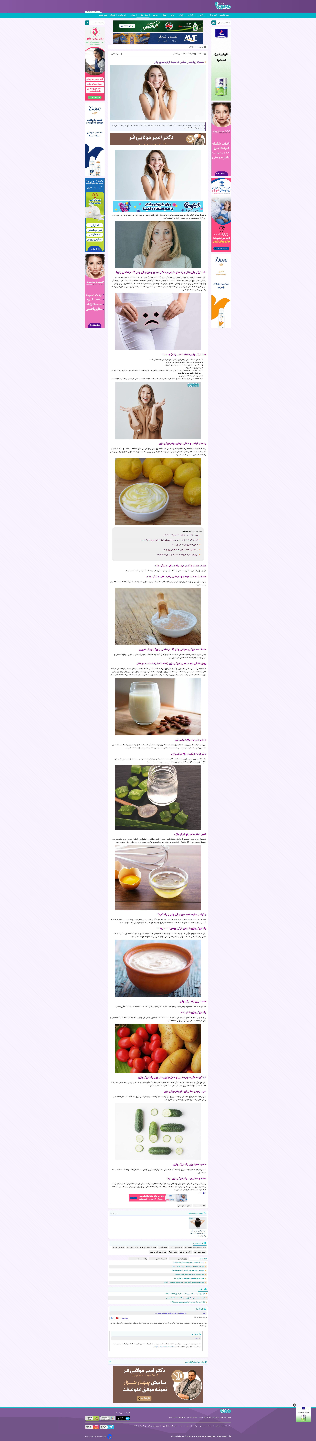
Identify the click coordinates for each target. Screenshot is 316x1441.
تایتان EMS (173, 1252)
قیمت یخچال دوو (200, 1252)
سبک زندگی (144, 15)
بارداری (190, 15)
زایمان (181, 15)
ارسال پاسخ (125, 1318)
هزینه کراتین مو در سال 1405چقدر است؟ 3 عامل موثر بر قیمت (198, 1233)
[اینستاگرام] (92, 1428)
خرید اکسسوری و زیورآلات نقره (195, 1247)
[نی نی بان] (222, 6)
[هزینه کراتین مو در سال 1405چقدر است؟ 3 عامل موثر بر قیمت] (197, 1223)
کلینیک (112, 15)
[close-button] (294, 1405)
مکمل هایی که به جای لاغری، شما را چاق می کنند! (189, 1274)
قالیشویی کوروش (118, 1247)
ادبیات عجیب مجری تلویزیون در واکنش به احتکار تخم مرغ (185, 1298)
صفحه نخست (225, 15)
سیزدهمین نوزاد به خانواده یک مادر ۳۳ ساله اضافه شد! (188, 1270)
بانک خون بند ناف (185, 1252)
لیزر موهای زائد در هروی (158, 1252)
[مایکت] (123, 1418)
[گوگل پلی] (107, 1418)
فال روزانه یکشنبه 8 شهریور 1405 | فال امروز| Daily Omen (185, 1293)
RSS (135, 1426)
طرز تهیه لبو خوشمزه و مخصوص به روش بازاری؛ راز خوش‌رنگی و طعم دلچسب (169, 540)
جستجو (202, 1426)
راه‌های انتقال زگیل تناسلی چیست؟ (185, 545)
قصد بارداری (212, 15)
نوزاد (172, 15)
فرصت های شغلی (176, 1426)
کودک (164, 15)
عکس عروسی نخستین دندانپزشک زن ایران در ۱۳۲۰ (189, 1278)
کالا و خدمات (103, 15)
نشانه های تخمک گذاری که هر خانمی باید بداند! (180, 549)
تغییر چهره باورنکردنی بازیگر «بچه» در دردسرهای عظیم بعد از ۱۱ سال (184, 1282)
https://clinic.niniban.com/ (164, 1346)
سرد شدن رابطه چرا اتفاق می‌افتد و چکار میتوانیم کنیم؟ (188, 1266)
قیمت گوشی (163, 1247)
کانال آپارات (165, 1426)
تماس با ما (187, 1426)
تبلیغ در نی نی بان (153, 1426)
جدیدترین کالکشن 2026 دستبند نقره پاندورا (141, 1247)
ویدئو (133, 15)
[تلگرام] (106, 1428)
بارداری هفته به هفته (213, 1426)
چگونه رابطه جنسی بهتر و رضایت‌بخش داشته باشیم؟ (188, 1262)
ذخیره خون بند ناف (176, 1247)
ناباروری (200, 15)
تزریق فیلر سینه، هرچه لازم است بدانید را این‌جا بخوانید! (177, 554)
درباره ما (195, 1426)
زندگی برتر (143, 1426)
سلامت (155, 15)
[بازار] (92, 1418)
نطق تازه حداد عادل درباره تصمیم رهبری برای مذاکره (188, 1302)
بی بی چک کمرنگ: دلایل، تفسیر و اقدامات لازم (181, 535)
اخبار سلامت (122, 15)
